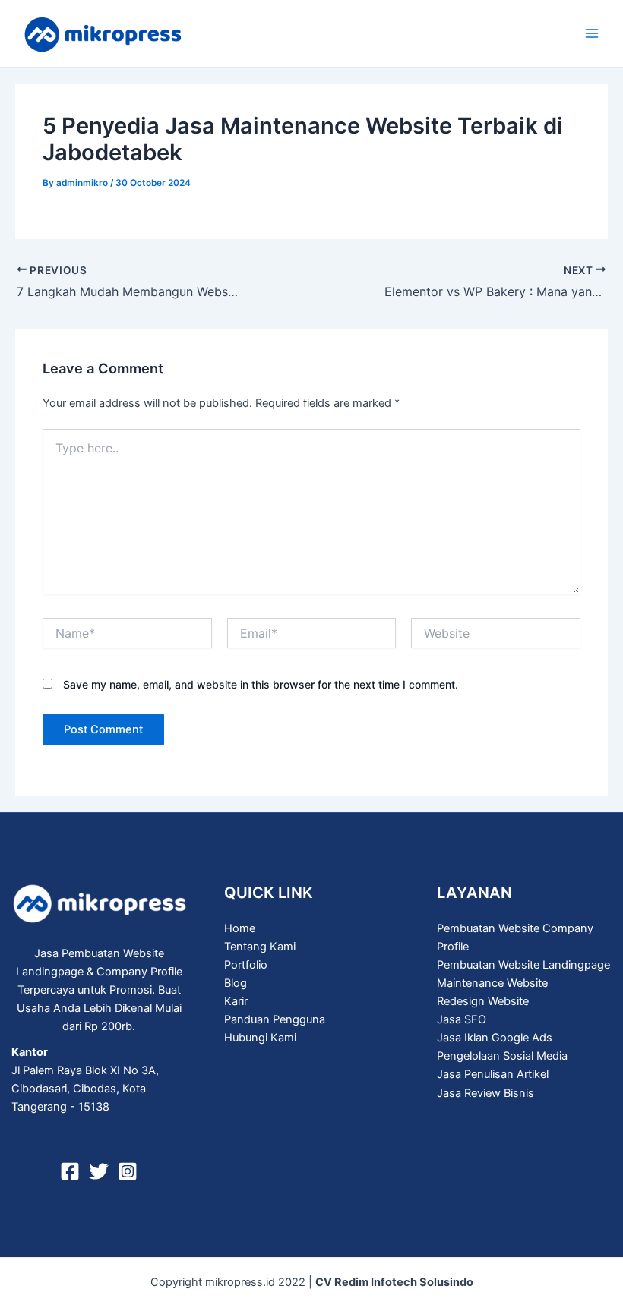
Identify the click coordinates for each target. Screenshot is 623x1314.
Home (239, 928)
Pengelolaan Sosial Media (502, 1056)
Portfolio (245, 965)
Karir (236, 1001)
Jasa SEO (461, 1019)
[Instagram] (128, 1171)
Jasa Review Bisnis (485, 1093)
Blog (235, 983)
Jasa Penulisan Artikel (493, 1074)
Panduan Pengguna (274, 1019)
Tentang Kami (260, 946)
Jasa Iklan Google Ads (494, 1038)
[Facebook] (70, 1171)
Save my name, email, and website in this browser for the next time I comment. (260, 684)
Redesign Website (483, 1001)
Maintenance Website (492, 983)
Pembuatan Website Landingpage (523, 965)
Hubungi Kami (260, 1038)
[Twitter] (99, 1171)
